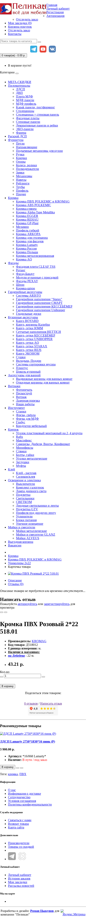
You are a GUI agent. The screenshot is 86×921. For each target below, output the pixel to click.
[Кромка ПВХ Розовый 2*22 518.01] (33, 573)
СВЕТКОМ (24, 502)
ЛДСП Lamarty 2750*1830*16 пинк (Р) (27, 741)
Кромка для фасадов (30, 241)
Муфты (21, 465)
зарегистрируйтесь (57, 604)
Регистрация (55, 12)
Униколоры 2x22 (19, 563)
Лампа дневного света (31, 491)
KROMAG (39, 641)
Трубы (20, 187)
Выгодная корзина (20, 541)
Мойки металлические (31, 531)
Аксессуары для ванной (24, 375)
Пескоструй (24, 393)
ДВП (19, 93)
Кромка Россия (26, 248)
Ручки (20, 154)
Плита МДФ (24, 96)
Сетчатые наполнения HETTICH (38, 331)
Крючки (21, 158)
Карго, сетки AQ (27, 342)
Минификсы (24, 447)
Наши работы (25, 404)
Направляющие (26, 147)
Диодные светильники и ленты (37, 505)
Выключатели (25, 484)
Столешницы (25, 111)
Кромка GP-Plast (27, 223)
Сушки (21, 357)
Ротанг (20, 270)
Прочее (21, 194)
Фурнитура (15, 140)
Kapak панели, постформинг (35, 107)
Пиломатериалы (19, 85)
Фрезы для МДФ (27, 418)
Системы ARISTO (28, 295)
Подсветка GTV (27, 509)
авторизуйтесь (27, 604)
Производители (18, 843)
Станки (21, 411)
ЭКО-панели (25, 129)
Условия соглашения (22, 801)
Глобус (20, 422)
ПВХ (22, 774)
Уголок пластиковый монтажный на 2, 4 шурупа (49, 433)
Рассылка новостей (21, 885)
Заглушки (22, 462)
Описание (15, 580)
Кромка (13, 198)
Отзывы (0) (15, 584)
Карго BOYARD (27, 321)
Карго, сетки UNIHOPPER (34, 339)
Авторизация (55, 15)
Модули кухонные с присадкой (37, 277)
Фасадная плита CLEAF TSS (35, 266)
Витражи (14, 386)
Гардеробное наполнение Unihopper (40, 310)
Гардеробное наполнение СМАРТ (39, 303)
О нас (12, 790)
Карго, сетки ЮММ (29, 328)
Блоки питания (26, 520)
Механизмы (24, 176)
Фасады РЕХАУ (27, 281)
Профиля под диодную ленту (36, 513)
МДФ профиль (26, 103)
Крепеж (13, 429)
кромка (13, 774)
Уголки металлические (31, 458)
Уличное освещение (29, 523)
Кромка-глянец (26, 208)
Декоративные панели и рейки (37, 125)
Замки (20, 172)
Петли (20, 143)
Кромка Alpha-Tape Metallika (35, 212)
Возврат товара (18, 823)
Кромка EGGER (27, 216)
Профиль (22, 190)
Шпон (20, 284)
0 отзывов (31, 703)
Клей (11, 469)
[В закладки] (1, 612)
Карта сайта (16, 827)
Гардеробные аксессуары (25, 292)
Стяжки (21, 451)
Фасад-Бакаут (25, 274)
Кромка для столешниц (32, 237)
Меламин (22, 226)
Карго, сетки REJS (28, 350)
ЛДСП (20, 89)
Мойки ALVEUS (27, 538)
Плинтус (22, 368)
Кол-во (4, 672)
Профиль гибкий (27, 230)
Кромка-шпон (25, 288)
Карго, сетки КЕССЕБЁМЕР (35, 335)
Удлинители (24, 516)
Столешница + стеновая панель (37, 114)
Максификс (24, 440)
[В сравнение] (5, 612)
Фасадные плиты (27, 118)
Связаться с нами (19, 820)
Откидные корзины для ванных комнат (43, 382)
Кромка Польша (27, 252)
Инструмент (16, 408)
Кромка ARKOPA (28, 234)
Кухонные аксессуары (23, 317)
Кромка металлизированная (35, 255)
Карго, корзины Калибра (33, 324)
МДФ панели (25, 100)
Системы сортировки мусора (36, 364)
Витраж (21, 397)
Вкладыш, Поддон (28, 360)
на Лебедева (16, 655)
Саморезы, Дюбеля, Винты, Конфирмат (43, 444)
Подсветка (23, 494)
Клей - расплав (26, 473)
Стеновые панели (28, 121)
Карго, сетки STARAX (31, 346)
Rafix (19, 436)
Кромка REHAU (27, 219)
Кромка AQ (24, 259)
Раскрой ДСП (17, 136)
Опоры (21, 161)
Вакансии (14, 545)
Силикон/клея (25, 476)
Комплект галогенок (30, 487)
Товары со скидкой (21, 846)
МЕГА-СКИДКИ (19, 82)
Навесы (21, 179)
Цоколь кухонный (28, 371)
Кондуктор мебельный (31, 426)
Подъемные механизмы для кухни (39, 150)
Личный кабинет (19, 875)
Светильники (25, 498)
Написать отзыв (51, 703)
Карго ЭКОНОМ (27, 353)
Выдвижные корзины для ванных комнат (44, 379)
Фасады (13, 263)
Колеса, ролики (26, 165)
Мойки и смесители (21, 527)
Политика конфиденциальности (30, 804)
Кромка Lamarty (27, 245)
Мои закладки (17, 882)
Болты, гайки (25, 455)
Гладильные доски (28, 313)
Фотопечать (24, 389)
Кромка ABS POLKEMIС (33, 205)
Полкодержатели (27, 169)
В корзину (8, 686)
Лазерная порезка (28, 400)
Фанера (21, 132)
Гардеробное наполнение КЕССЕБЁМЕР (44, 306)
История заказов (19, 878)
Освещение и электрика (24, 480)
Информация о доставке (24, 793)
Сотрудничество (19, 797)
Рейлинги (22, 183)
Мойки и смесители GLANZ (35, 534)
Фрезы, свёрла (26, 415)
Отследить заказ (27, 19)
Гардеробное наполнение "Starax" (39, 299)
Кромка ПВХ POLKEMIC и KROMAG (43, 201)
